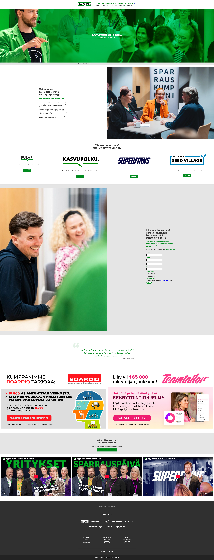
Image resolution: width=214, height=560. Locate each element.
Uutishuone (129, 5)
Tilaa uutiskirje (107, 542)
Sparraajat (113, 5)
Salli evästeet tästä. (170, 249)
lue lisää (27, 170)
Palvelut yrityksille (127, 539)
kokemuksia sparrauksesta (107, 450)
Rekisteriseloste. (111, 557)
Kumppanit (105, 5)
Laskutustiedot (106, 541)
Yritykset (98, 5)
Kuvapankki (127, 542)
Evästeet (117, 557)
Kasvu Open (121, 5)
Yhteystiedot (107, 539)
